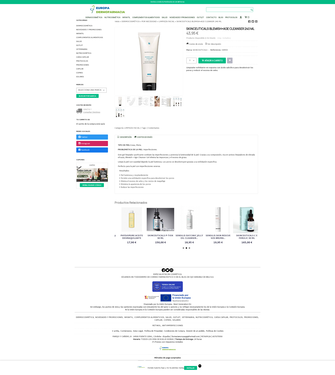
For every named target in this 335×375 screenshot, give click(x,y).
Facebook (85, 150)
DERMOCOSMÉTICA (84, 25)
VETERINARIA (81, 49)
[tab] (124, 137)
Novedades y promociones (182, 17)
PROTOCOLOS (231, 17)
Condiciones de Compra (174, 331)
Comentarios (153, 128)
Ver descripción (214, 44)
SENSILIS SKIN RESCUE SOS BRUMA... (218, 237)
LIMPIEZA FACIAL (132, 128)
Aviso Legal (138, 331)
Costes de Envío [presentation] (144, 137)
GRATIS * (87, 109)
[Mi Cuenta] (240, 17)
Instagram (85, 143)
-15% (103, 173)
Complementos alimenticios (146, 17)
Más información (237, 372)
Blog (221, 17)
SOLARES (80, 76)
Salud (165, 17)
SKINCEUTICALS (200, 50)
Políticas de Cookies (215, 331)
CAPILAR (79, 69)
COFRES (79, 73)
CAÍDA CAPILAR (82, 57)
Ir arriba (115, 331)
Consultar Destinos (91, 112)
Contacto (211, 17)
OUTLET (79, 45)
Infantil (126, 17)
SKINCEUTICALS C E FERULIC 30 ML (246, 237)
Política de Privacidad (153, 331)
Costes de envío (196, 44)
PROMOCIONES (82, 65)
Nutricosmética (112, 17)
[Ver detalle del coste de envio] (79, 111)
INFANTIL (80, 33)
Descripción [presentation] (126, 137)
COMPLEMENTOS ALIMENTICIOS (89, 37)
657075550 (217, 336)
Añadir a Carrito (213, 60)
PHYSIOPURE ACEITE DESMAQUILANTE (132, 237)
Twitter (84, 137)
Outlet (200, 17)
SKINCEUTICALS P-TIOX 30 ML (160, 237)
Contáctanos (126, 331)
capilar (92, 165)
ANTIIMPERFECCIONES (172, 325)
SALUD (79, 41)
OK (227, 372)
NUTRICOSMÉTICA (83, 53)
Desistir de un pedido (195, 331)
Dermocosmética (93, 17)
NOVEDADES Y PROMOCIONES (89, 29)
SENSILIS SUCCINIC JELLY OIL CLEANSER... (189, 237)
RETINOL (156, 325)
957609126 (206, 336)
